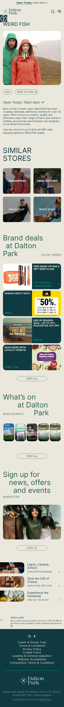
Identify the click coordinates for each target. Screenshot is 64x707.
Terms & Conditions (32, 645)
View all (32, 378)
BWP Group (45, 699)
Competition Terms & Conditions (32, 662)
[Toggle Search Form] (52, 11)
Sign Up (32, 547)
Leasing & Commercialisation (32, 656)
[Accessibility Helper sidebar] (3, 18)
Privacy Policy (32, 649)
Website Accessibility (32, 659)
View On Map (25, 92)
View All (32, 456)
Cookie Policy (32, 652)
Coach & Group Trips (32, 642)
